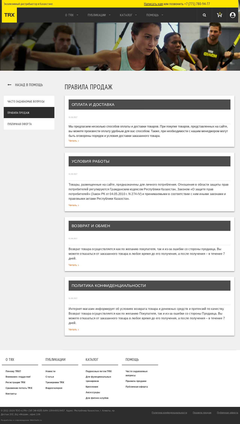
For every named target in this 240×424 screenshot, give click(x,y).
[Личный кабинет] (233, 15)
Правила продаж (19, 113)
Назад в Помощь (29, 84)
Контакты (11, 393)
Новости (50, 371)
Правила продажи (136, 381)
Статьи (50, 376)
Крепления (92, 386)
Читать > (74, 140)
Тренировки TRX (55, 382)
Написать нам (153, 3)
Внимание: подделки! (18, 376)
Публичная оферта (20, 124)
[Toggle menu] (4, 15)
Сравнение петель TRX (19, 388)
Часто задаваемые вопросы (26, 101)
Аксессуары (93, 392)
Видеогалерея (54, 388)
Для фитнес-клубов (97, 398)
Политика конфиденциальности (169, 412)
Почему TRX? (13, 371)
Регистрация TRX (16, 382)
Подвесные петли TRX (99, 371)
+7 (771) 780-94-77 (197, 3)
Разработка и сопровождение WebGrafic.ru (21, 420)
